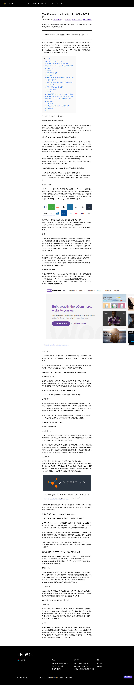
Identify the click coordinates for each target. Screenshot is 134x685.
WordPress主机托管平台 (60, 663)
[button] (128, 677)
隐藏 (49, 58)
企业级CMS (68, 20)
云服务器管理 (56, 669)
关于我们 (99, 663)
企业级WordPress (77, 20)
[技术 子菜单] (48, 3)
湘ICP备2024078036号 (46, 677)
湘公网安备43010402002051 (64, 677)
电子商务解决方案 (57, 666)
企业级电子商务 (87, 20)
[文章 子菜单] (53, 3)
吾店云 (11, 4)
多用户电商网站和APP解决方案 (84, 669)
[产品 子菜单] (31, 3)
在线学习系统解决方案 (81, 663)
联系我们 (99, 666)
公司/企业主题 (57, 20)
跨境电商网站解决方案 (81, 666)
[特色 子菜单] (36, 3)
